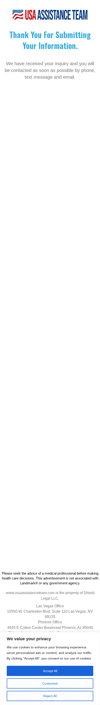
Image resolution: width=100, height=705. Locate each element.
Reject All (50, 696)
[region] (50, 668)
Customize (50, 683)
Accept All (50, 671)
